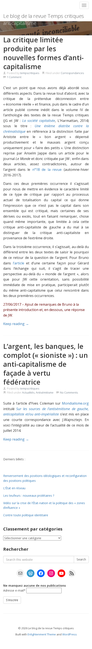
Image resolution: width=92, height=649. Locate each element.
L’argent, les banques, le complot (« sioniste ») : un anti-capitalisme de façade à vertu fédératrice (45, 364)
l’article (18, 263)
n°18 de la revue (47, 169)
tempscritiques (29, 73)
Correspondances (72, 73)
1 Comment (14, 77)
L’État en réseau (14, 488)
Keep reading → (16, 323)
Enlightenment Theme (42, 634)
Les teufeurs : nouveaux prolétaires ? (28, 496)
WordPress (69, 634)
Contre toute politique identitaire (25, 515)
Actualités (28, 392)
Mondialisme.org (75, 403)
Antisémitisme (44, 392)
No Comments (69, 392)
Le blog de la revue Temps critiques (43, 15)
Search (81, 559)
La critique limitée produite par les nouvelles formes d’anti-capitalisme (43, 53)
